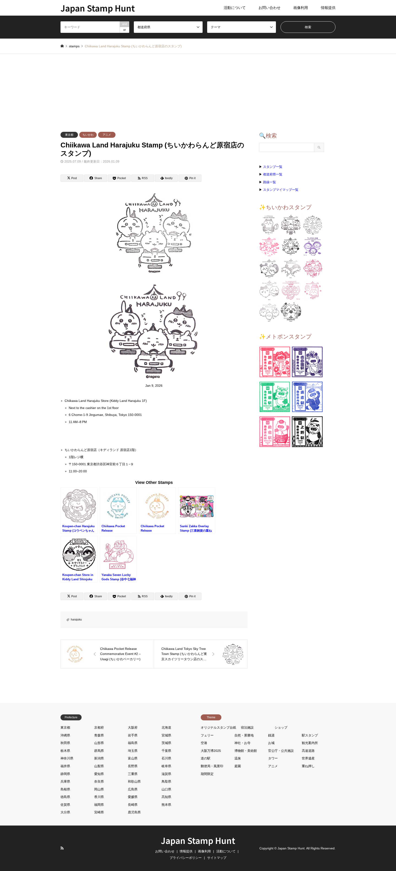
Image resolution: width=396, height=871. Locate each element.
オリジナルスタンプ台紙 (218, 727)
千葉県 (166, 751)
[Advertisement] (198, 88)
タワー (273, 758)
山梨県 (99, 766)
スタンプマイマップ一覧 (280, 190)
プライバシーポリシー (186, 858)
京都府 (99, 727)
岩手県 (133, 735)
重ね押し (308, 766)
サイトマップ (216, 858)
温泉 (237, 758)
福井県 (65, 766)
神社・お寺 (242, 743)
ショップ (281, 727)
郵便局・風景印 (212, 766)
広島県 (133, 789)
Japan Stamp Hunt (198, 840)
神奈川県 (66, 758)
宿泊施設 (247, 727)
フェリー (207, 735)
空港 (204, 743)
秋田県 (65, 743)
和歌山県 (134, 781)
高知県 (166, 797)
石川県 (166, 758)
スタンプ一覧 (272, 167)
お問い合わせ (269, 8)
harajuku (76, 619)
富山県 (133, 758)
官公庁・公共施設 (281, 751)
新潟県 (99, 758)
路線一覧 (269, 182)
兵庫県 (65, 781)
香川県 (99, 797)
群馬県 (99, 751)
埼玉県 (133, 751)
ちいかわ (88, 134)
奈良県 (99, 781)
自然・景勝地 (244, 735)
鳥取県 (166, 781)
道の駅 (205, 758)
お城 (271, 743)
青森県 (99, 735)
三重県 (133, 774)
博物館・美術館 (245, 751)
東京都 (69, 134)
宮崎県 (99, 812)
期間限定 (207, 774)
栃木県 (65, 751)
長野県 (133, 766)
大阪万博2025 (211, 751)
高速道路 (308, 751)
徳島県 (65, 797)
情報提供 (328, 8)
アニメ (107, 134)
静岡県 (65, 774)
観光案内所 (310, 743)
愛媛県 (133, 797)
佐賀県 (65, 804)
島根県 (65, 789)
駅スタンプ (310, 735)
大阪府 (133, 727)
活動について (235, 8)
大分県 (65, 812)
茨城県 (166, 743)
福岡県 (99, 804)
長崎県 (133, 804)
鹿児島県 (134, 812)
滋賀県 (166, 774)
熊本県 (166, 804)
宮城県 (166, 735)
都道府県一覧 (272, 174)
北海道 (166, 727)
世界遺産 (308, 758)
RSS (62, 848)
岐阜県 (166, 766)
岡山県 (99, 789)
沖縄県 (65, 735)
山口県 (166, 789)
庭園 (237, 766)
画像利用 (300, 8)
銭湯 (271, 735)
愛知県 (99, 774)
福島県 (133, 743)
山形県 (99, 743)
